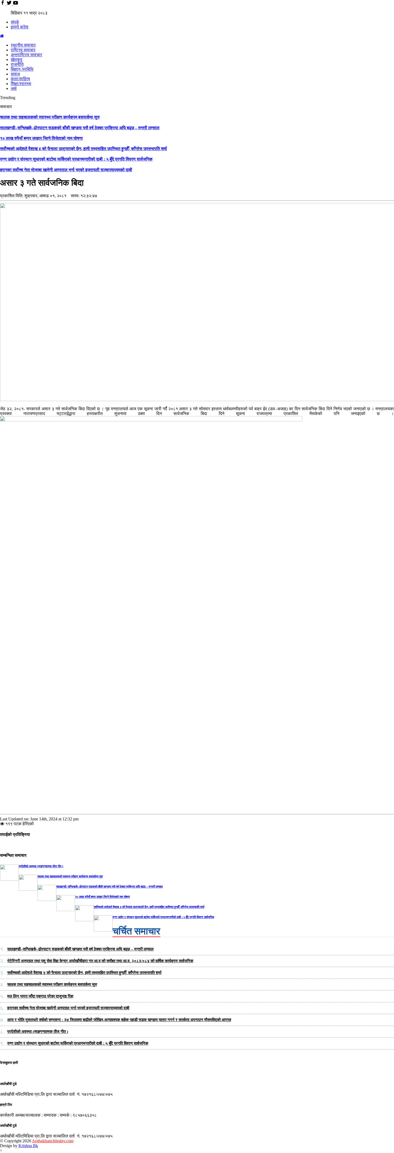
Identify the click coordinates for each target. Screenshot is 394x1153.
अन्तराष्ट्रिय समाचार (26, 54)
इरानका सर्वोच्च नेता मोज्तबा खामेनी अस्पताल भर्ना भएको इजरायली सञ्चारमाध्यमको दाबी (66, 170)
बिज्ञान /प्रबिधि (22, 69)
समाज (15, 74)
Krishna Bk (28, 1145)
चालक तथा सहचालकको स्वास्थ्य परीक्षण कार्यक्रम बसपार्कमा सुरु (50, 117)
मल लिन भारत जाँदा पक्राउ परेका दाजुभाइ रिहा (40, 996)
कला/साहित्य (20, 79)
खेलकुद (16, 59)
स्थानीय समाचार (23, 45)
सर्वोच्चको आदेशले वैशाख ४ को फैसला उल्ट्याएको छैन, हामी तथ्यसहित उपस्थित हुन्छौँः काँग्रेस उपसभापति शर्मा (83, 148)
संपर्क (15, 22)
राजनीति (17, 64)
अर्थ (14, 88)
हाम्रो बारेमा (19, 27)
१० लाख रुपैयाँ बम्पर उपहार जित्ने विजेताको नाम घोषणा (41, 138)
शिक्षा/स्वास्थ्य (21, 83)
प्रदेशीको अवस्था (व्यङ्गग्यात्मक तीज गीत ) (41, 866)
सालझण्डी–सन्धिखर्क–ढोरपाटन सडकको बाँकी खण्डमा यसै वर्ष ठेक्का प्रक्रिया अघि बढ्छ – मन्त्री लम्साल (79, 127)
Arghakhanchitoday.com (52, 1141)
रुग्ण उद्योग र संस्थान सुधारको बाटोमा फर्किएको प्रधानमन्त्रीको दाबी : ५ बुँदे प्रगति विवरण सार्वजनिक (76, 159)
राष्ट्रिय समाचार (23, 50)
